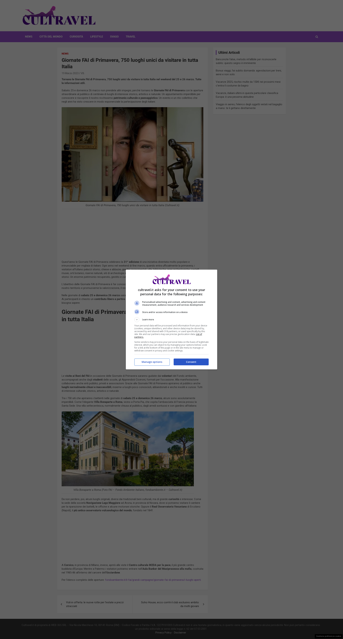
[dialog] (171, 319)
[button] (171, 319)
